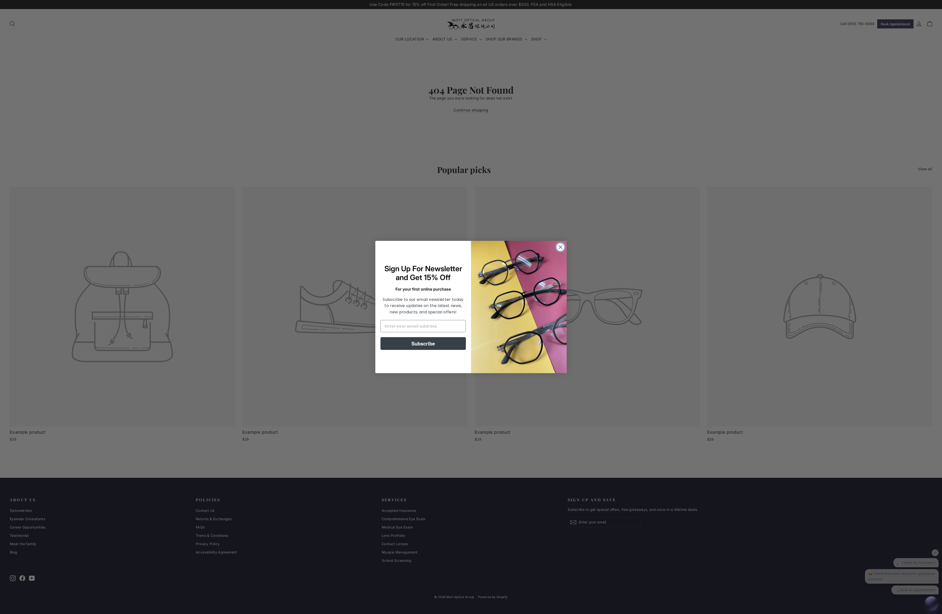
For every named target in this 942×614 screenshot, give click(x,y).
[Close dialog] (560, 247)
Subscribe (423, 343)
